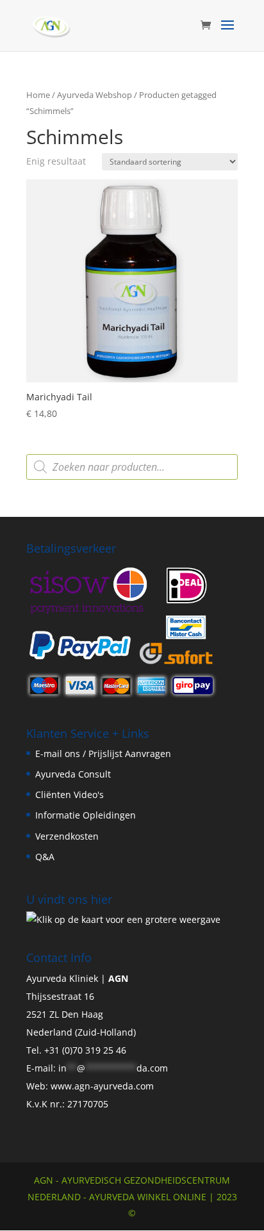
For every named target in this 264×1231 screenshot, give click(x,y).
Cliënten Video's (69, 794)
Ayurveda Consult (73, 774)
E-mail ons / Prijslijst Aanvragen (103, 753)
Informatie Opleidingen (85, 815)
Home (38, 95)
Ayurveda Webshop (94, 95)
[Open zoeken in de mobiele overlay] (132, 467)
